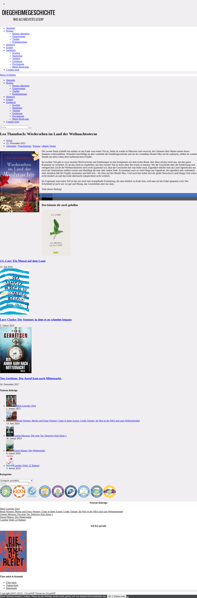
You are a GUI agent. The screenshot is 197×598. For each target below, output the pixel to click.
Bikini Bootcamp (20, 119)
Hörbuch (10, 96)
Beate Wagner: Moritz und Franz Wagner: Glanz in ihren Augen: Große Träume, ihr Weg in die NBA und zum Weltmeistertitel (61, 511)
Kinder (9, 99)
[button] (47, 195)
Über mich (11, 582)
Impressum (11, 588)
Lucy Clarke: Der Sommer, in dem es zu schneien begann (36, 319)
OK (109, 596)
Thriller (16, 91)
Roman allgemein (20, 85)
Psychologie (18, 116)
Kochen (16, 105)
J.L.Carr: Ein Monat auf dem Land (22, 261)
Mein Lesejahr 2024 (10, 508)
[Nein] (127, 597)
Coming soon (12, 121)
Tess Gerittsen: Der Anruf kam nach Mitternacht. (31, 378)
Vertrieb (16, 110)
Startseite (10, 80)
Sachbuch (11, 102)
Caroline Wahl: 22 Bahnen (13, 520)
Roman (9, 83)
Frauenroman (18, 88)
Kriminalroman (19, 94)
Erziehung (17, 113)
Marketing (17, 108)
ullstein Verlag (49, 146)
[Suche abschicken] (30, 127)
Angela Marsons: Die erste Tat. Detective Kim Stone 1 (26, 514)
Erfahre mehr (119, 596)
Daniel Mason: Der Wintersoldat (15, 517)
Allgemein (11, 146)
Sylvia (9, 140)
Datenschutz (12, 585)
